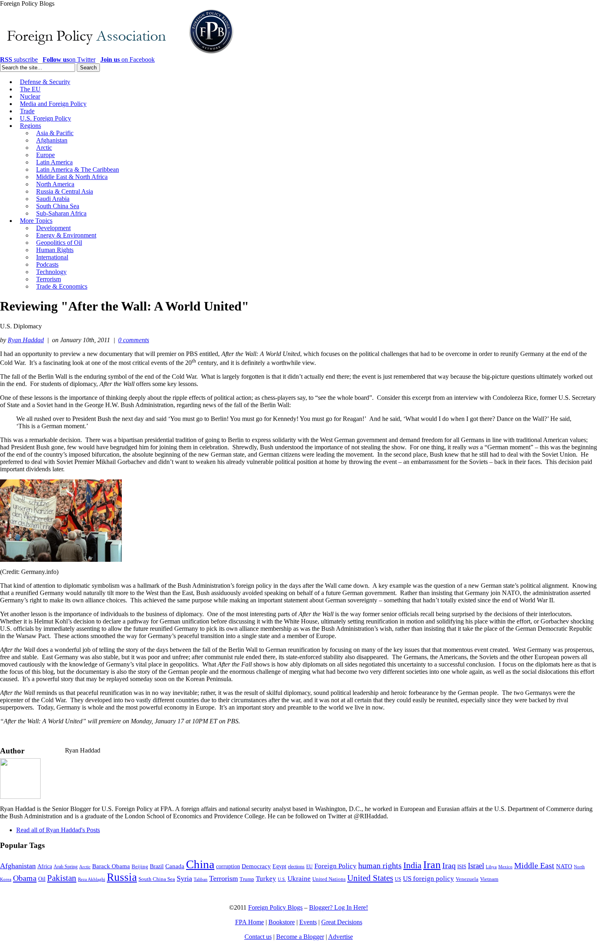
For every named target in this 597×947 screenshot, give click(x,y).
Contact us (258, 936)
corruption (228, 866)
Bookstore (281, 922)
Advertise (340, 936)
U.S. (282, 879)
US (398, 879)
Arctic (85, 867)
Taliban (201, 879)
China (200, 864)
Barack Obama (111, 866)
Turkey (266, 878)
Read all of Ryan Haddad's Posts (58, 829)
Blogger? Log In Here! (338, 907)
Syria (184, 878)
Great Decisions (341, 922)
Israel (476, 865)
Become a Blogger (300, 936)
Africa (44, 866)
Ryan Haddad (26, 340)
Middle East (534, 865)
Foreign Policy (335, 866)
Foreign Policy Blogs (275, 907)
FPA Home (249, 922)
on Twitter (69, 59)
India (412, 865)
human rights (380, 865)
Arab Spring (66, 866)
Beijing (140, 866)
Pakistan (61, 878)
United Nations (329, 879)
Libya (491, 867)
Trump (247, 879)
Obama (25, 878)
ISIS (461, 866)
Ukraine (299, 878)
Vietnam (489, 879)
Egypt (279, 866)
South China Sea (156, 879)
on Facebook (127, 59)
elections (296, 866)
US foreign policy (428, 878)
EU (309, 866)
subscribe (19, 59)
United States (370, 878)
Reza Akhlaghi (91, 879)
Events (308, 922)
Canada (174, 866)
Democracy (256, 866)
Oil (41, 879)
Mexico (505, 867)
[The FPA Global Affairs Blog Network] (118, 53)
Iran (432, 865)
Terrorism (223, 878)
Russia (122, 877)
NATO (564, 866)
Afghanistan (18, 866)
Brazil (157, 866)
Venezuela (467, 879)
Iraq (449, 865)
